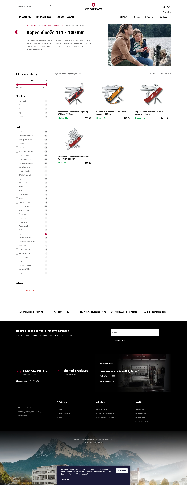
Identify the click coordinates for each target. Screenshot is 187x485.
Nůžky (33, 187)
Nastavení (65, 480)
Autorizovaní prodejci (64, 413)
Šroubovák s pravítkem (33, 242)
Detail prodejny (105, 382)
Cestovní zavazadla (141, 421)
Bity (33, 261)
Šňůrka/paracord (33, 175)
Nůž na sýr (33, 245)
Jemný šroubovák (33, 159)
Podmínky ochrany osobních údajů (30, 412)
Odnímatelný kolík (33, 265)
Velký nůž (33, 132)
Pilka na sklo (33, 257)
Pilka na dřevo (33, 206)
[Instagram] (34, 381)
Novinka (33, 109)
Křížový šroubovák (33, 140)
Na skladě (33, 101)
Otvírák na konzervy (33, 136)
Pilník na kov (33, 222)
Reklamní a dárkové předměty (106, 417)
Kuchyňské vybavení (141, 417)
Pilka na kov (33, 218)
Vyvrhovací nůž (33, 234)
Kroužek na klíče (33, 155)
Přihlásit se (120, 341)
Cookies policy (23, 416)
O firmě (59, 409)
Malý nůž (33, 191)
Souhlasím (122, 471)
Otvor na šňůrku (33, 269)
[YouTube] (37, 381)
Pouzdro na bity (33, 226)
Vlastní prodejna (101, 409)
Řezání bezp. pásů (33, 253)
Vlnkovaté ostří (33, 210)
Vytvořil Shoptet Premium (93, 442)
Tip (33, 113)
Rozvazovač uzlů (33, 249)
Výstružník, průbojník (33, 151)
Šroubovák (33, 214)
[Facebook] (30, 381)
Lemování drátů (33, 202)
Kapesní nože (139, 409)
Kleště (33, 198)
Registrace (163, 6)
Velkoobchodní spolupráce (105, 413)
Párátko (33, 143)
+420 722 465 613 (35, 371)
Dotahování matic (33, 238)
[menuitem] (24, 17)
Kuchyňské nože (140, 413)
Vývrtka (33, 179)
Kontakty (60, 417)
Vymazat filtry (30, 290)
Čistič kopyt (33, 230)
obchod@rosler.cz (75, 371)
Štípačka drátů (33, 194)
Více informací (82, 474)
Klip (33, 273)
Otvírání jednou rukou (33, 183)
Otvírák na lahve (33, 167)
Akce (33, 105)
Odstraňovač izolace (33, 163)
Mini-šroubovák (33, 171)
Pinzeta (33, 147)
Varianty (33, 117)
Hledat (51, 6)
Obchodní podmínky (25, 408)
